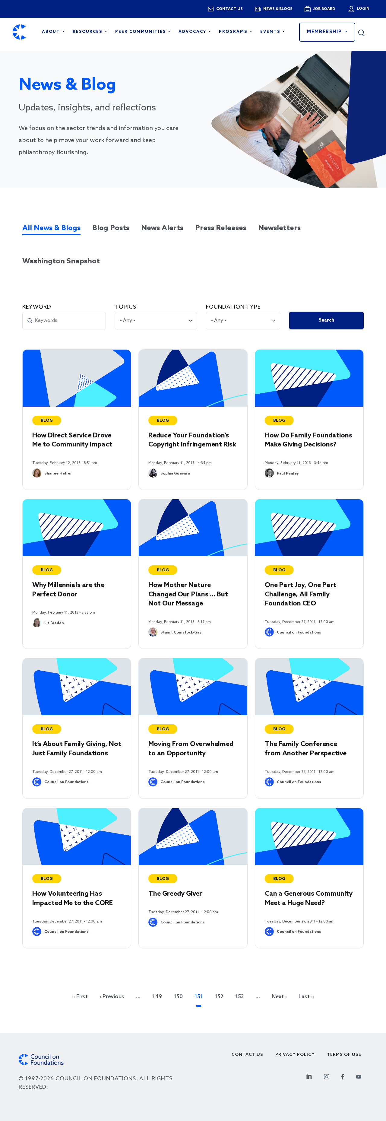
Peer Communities (141, 32)
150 (178, 996)
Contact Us (247, 1054)
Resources (88, 32)
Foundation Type (233, 307)
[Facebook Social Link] (342, 1076)
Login (362, 9)
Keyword (36, 307)
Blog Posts (110, 228)
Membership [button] (325, 32)
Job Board (324, 9)
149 (157, 996)
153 (239, 996)
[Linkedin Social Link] (309, 1076)
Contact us (229, 9)
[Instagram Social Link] (326, 1076)
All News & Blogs (51, 228)
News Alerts (162, 228)
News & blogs (278, 9)
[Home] (19, 32)
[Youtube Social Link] (358, 1076)
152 (219, 996)
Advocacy (193, 32)
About (52, 32)
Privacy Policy (295, 1054)
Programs (234, 32)
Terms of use (344, 1054)
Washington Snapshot (61, 261)
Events (271, 32)
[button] (365, 32)
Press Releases (220, 228)
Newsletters (279, 228)
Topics (125, 307)
